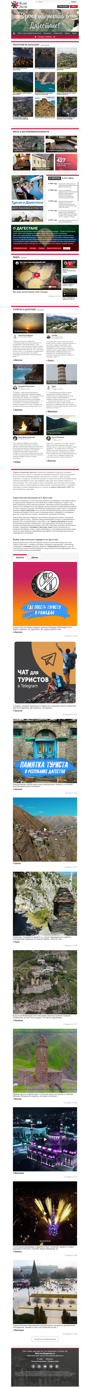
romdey (54, 335)
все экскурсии (45, 45)
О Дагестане (58, 33)
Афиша (67, 33)
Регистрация (63, 6)
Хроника (20, 557)
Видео (74, 33)
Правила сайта (53, 1361)
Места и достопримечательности (29, 33)
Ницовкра (18, 1020)
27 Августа (54, 178)
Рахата (51, 360)
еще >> (66, 248)
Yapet (54, 386)
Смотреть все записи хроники (45, 1339)
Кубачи (17, 462)
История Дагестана (20, 248)
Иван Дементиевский (26, 437)
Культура (33, 248)
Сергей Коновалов (25, 335)
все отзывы (40, 309)
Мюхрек (17, 1099)
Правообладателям (38, 1361)
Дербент (18, 1251)
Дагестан (18, 360)
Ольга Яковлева (58, 437)
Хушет (17, 942)
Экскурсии (47, 33)
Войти (74, 6)
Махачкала (52, 411)
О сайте (40, 1359)
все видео (24, 257)
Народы (41, 248)
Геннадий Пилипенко (26, 386)
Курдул (17, 863)
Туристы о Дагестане (54, 248)
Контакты (49, 1359)
